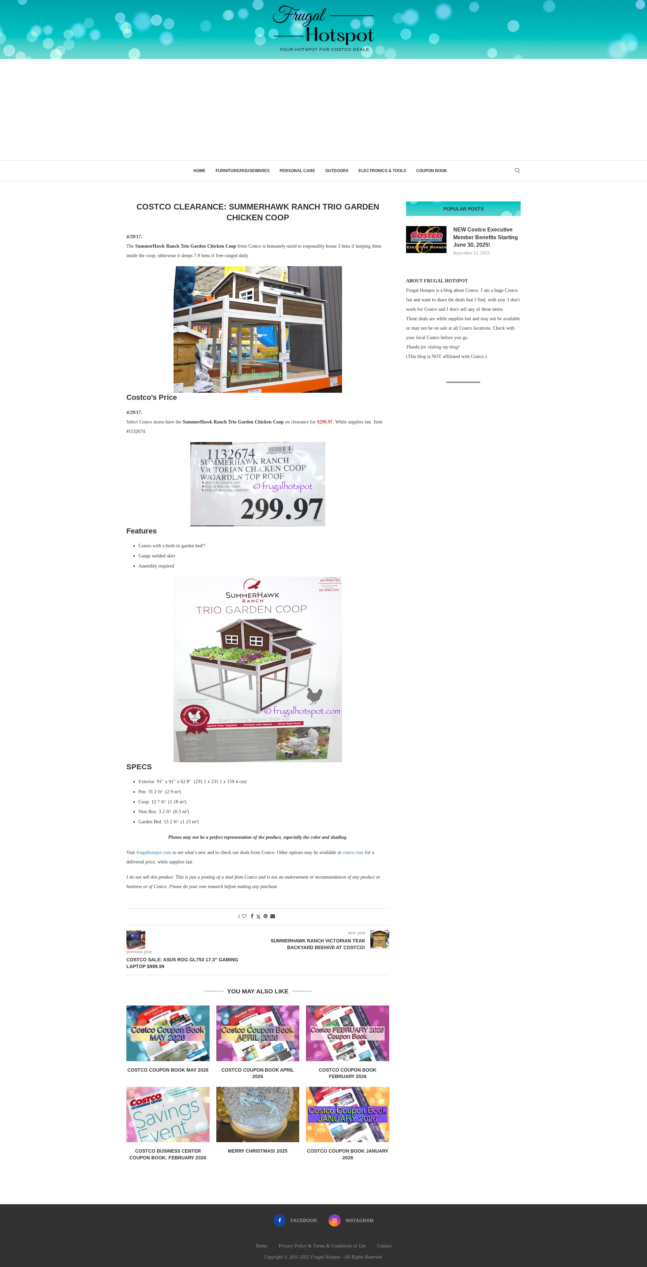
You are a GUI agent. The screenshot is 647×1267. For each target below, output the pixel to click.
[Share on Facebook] (252, 916)
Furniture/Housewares (243, 170)
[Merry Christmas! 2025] (258, 1114)
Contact (384, 1245)
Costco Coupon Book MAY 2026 (168, 1070)
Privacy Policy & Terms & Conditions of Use (322, 1245)
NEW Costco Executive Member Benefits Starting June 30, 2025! (485, 237)
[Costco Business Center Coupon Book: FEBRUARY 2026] (168, 1114)
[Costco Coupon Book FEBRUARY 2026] (347, 1033)
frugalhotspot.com (153, 852)
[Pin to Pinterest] (266, 916)
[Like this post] (244, 916)
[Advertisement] (323, 109)
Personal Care (297, 170)
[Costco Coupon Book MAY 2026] (168, 1033)
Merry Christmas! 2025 (257, 1151)
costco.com (353, 852)
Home (199, 170)
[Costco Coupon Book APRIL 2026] (258, 1033)
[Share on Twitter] (258, 917)
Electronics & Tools (382, 170)
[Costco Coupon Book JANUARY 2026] (347, 1114)
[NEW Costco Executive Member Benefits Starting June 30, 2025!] (426, 239)
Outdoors (336, 170)
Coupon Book (431, 170)
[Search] (517, 170)
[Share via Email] (272, 916)
